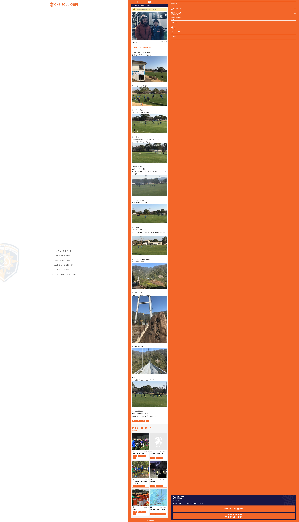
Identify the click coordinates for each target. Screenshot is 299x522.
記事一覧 (137, 5)
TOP (132, 5)
